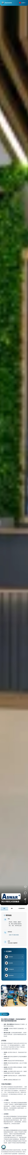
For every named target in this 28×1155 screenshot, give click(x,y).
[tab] (4, 908)
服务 (12, 908)
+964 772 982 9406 (14, 935)
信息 (4, 908)
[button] (26, 995)
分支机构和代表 (22, 908)
